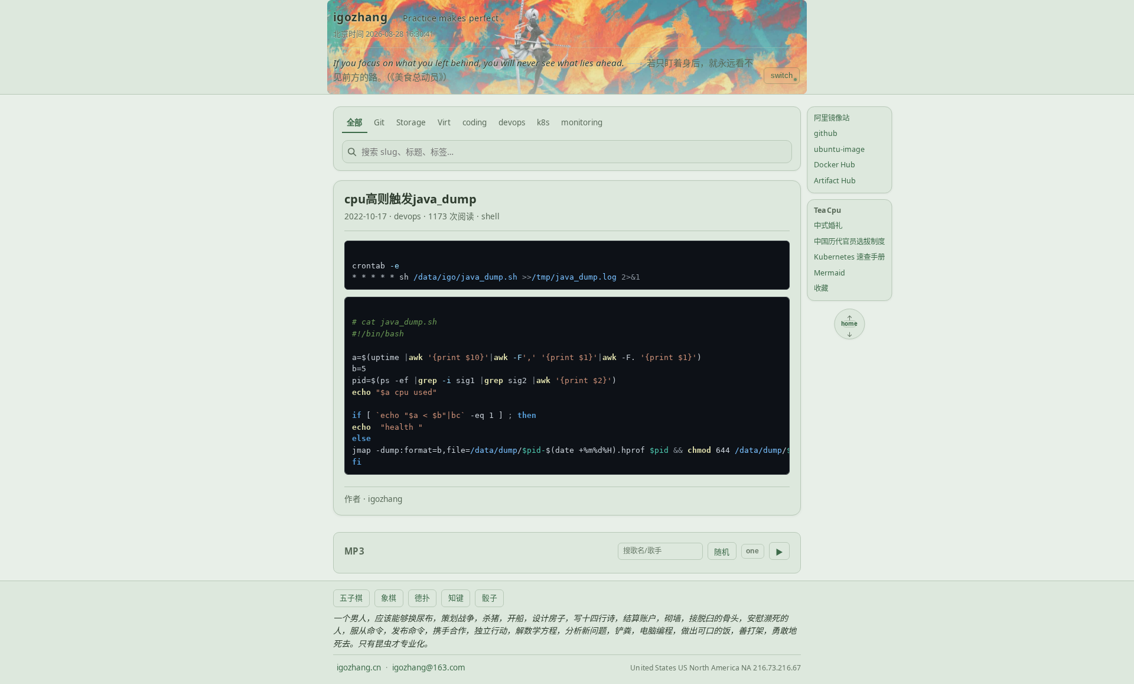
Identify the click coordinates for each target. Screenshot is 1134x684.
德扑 (422, 597)
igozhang (360, 17)
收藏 (821, 288)
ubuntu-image (839, 149)
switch (782, 75)
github (826, 133)
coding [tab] (474, 122)
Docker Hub (834, 165)
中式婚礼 (828, 226)
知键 (456, 597)
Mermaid (829, 273)
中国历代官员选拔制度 (849, 241)
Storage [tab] (411, 122)
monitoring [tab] (581, 122)
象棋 (388, 597)
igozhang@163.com (428, 667)
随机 (721, 551)
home (849, 324)
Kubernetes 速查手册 (849, 257)
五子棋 (351, 597)
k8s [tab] (543, 122)
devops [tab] (511, 122)
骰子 (489, 597)
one (752, 551)
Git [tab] (379, 122)
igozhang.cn (359, 667)
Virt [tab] (444, 122)
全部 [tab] (354, 122)
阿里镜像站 (831, 118)
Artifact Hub (835, 181)
